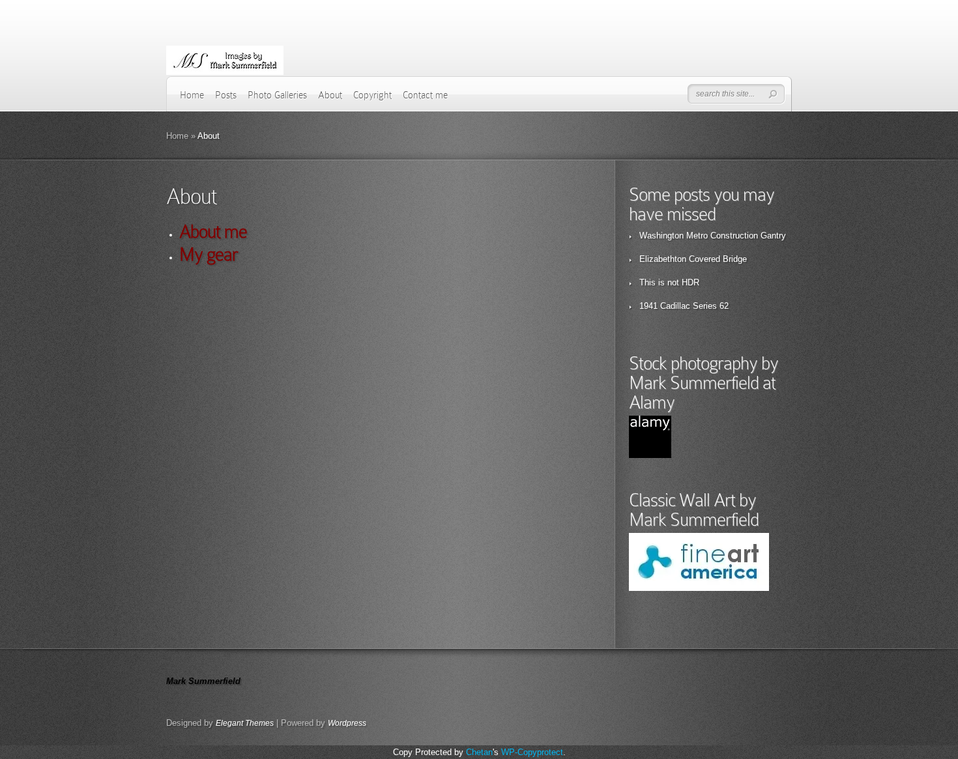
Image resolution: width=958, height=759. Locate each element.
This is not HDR (669, 282)
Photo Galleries (277, 95)
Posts (226, 95)
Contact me (425, 95)
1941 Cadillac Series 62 (684, 306)
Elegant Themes (245, 723)
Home (192, 95)
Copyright (372, 95)
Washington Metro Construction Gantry (712, 235)
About (330, 95)
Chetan (479, 752)
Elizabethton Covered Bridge (693, 259)
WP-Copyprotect (532, 752)
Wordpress (347, 723)
